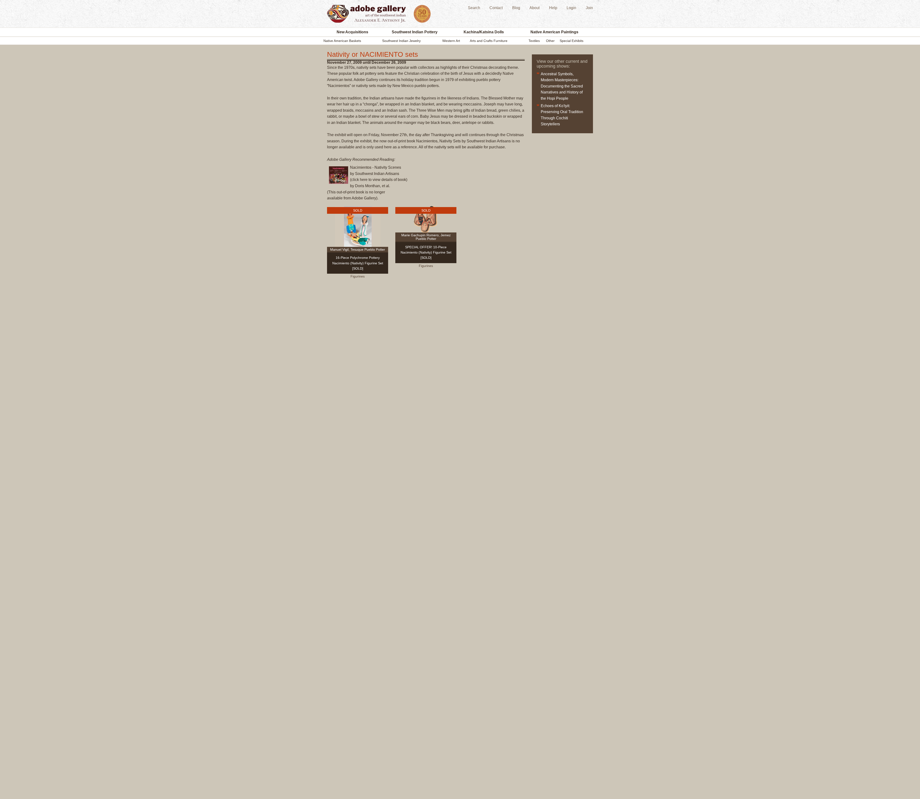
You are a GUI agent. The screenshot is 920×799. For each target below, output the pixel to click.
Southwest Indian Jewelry (401, 41)
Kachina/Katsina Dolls (484, 32)
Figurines (358, 276)
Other (550, 41)
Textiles (534, 41)
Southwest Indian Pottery (414, 32)
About (534, 8)
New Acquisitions (352, 32)
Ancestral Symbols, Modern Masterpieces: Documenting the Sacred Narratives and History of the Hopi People (562, 86)
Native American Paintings (554, 32)
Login (571, 8)
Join (589, 8)
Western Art (451, 41)
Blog (516, 8)
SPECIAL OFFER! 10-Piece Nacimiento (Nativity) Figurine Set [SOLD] (426, 252)
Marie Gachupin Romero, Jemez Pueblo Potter (426, 237)
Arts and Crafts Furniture (488, 41)
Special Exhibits (571, 41)
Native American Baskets (342, 41)
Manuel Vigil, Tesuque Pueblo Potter (357, 249)
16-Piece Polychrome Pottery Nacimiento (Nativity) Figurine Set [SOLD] (357, 263)
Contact (496, 8)
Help (553, 8)
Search (474, 8)
